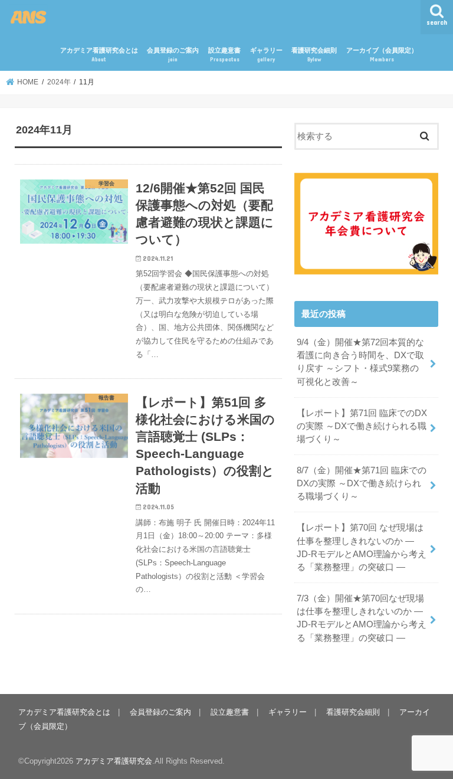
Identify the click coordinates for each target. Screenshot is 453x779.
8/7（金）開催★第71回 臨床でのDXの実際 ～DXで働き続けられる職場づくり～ (361, 483)
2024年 (59, 82)
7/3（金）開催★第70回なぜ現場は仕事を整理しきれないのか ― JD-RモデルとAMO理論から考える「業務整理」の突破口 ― (361, 618)
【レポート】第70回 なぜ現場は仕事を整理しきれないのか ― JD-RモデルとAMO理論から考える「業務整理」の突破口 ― (361, 547)
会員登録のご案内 (173, 55)
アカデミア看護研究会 (114, 761)
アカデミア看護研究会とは (99, 55)
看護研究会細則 (314, 55)
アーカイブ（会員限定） (382, 55)
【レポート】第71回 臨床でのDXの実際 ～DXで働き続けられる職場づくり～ (362, 426)
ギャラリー (266, 55)
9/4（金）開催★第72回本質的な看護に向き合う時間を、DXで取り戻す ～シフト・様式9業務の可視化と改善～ (360, 362)
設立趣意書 (224, 55)
